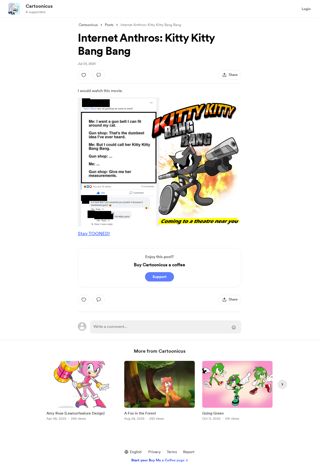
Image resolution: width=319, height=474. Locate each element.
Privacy (154, 452)
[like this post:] (84, 75)
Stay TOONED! (94, 233)
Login (306, 9)
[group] (82, 391)
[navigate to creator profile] (14, 9)
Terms (172, 452)
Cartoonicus (39, 6)
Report (188, 452)
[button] (133, 452)
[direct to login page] (165, 326)
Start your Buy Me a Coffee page (157, 460)
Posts (109, 25)
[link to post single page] (82, 391)
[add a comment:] (99, 75)
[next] (282, 384)
